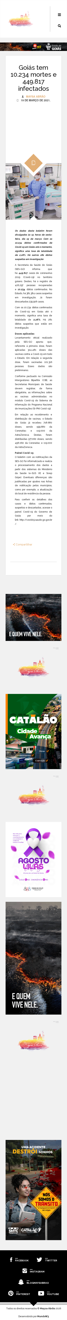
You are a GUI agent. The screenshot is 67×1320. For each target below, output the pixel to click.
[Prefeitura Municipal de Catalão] (33, 731)
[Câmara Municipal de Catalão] (33, 859)
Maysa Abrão (35, 96)
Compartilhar (23, 544)
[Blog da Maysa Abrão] (33, 667)
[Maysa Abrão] (21, 19)
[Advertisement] (33, 125)
